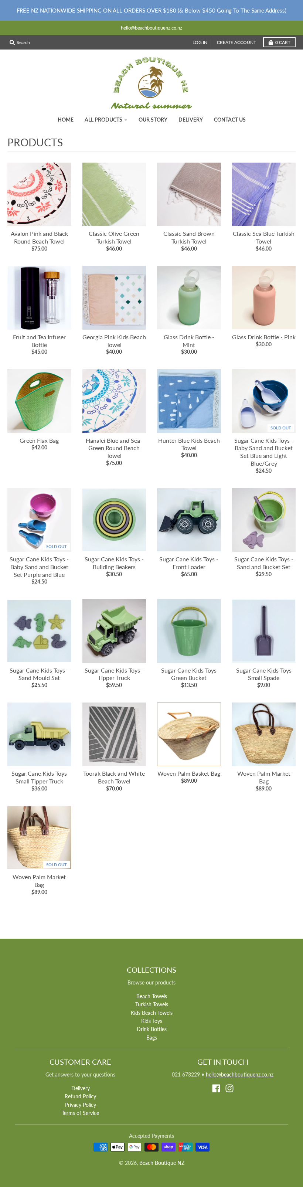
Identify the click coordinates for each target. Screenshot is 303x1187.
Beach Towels (151, 996)
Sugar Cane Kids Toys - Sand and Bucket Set (263, 562)
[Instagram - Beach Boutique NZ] (229, 1088)
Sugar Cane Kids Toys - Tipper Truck (114, 674)
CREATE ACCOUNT (236, 42)
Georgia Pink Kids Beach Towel (114, 340)
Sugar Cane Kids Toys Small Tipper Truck (39, 777)
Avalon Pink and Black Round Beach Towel (39, 237)
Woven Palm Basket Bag (188, 773)
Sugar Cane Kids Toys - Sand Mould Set (39, 674)
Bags (151, 1037)
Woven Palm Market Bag (263, 777)
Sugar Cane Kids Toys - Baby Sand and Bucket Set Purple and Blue (39, 566)
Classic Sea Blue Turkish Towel (264, 237)
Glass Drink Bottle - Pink (264, 336)
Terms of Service (80, 1113)
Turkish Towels (151, 1004)
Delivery (80, 1088)
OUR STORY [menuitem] (153, 119)
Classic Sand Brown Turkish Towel (189, 237)
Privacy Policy (80, 1105)
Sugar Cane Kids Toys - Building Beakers (114, 562)
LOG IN (200, 42)
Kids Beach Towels (152, 1013)
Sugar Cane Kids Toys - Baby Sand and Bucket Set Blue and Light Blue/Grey (263, 452)
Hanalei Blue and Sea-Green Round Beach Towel (114, 448)
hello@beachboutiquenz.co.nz (239, 1074)
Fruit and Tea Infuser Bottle (39, 340)
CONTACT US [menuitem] (230, 119)
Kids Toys (151, 1021)
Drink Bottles (152, 1029)
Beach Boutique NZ (161, 1163)
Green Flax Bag (39, 440)
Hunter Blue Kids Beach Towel (189, 444)
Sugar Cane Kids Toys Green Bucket (189, 674)
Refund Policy (80, 1096)
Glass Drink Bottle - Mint (189, 340)
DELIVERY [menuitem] (190, 119)
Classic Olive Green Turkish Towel (114, 237)
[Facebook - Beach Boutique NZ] (216, 1088)
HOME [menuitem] (66, 119)
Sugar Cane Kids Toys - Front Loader (188, 562)
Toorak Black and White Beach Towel (114, 777)
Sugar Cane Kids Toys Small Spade (264, 674)
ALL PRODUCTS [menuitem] (103, 119)
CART (282, 42)
